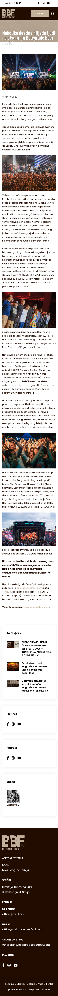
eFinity (38, 591)
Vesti (40, 983)
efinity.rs (6, 591)
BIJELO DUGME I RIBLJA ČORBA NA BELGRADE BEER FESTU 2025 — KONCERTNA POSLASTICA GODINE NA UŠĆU (36, 649)
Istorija (32, 983)
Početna (9, 983)
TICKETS (40, 13)
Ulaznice (21, 983)
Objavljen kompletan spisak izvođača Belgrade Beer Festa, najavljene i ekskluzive (35, 685)
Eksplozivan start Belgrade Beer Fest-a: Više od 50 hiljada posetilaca (34, 668)
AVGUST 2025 (13, 3)
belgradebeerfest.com (29, 587)
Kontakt (50, 983)
